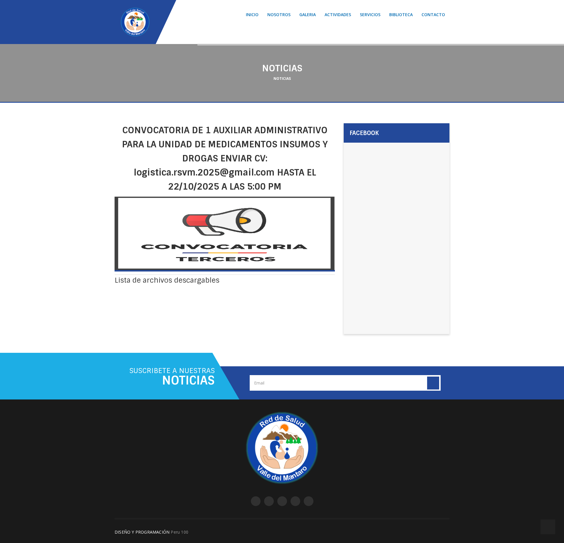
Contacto (433, 14)
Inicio (252, 14)
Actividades (338, 14)
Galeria (307, 14)
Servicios (370, 14)
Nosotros (279, 14)
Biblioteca (401, 14)
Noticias (282, 78)
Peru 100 (179, 532)
